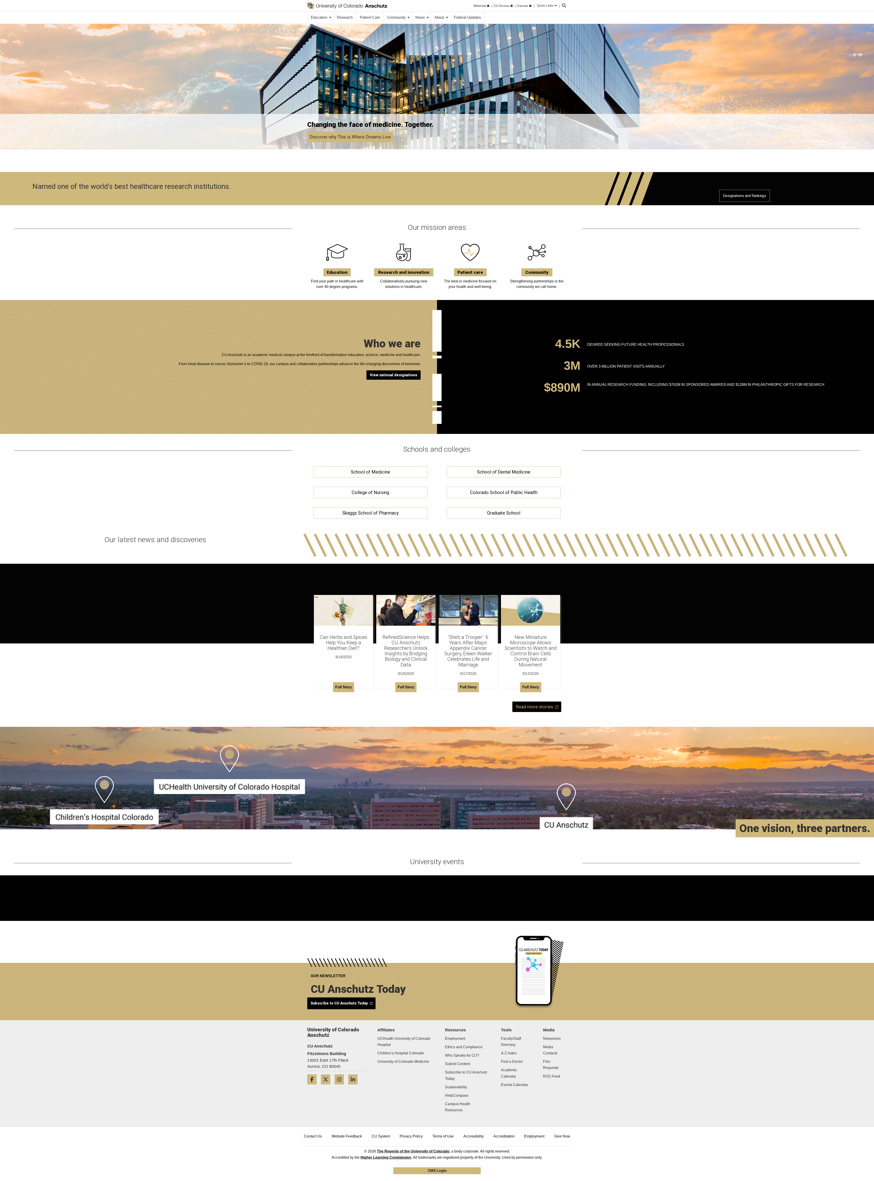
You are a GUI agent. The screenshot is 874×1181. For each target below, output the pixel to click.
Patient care (470, 272)
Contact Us (313, 1136)
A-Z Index (509, 1053)
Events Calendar (514, 1085)
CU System (381, 1136)
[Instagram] (341, 1086)
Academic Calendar (509, 1073)
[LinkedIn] (354, 1086)
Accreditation (504, 1136)
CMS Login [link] (437, 1170)
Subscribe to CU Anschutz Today (466, 1075)
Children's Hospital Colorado (400, 1053)
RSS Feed (551, 1076)
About (439, 17)
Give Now (562, 1136)
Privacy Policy (411, 1136)
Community (397, 17)
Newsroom (552, 1038)
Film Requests (551, 1065)
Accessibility (473, 1136)
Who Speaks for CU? (462, 1055)
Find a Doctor (512, 1061)
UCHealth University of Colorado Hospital (403, 1042)
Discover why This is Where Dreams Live (350, 137)
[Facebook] (313, 1086)
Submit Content (457, 1064)
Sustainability (456, 1087)
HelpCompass (456, 1095)
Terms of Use (443, 1136)
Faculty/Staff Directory (511, 1042)
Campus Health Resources (457, 1107)
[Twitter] (327, 1086)
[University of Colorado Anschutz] (347, 6)
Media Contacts (550, 1050)
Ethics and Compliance (464, 1047)
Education (319, 17)
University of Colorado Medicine (403, 1061)
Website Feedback (347, 1136)
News (420, 17)
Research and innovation (403, 272)
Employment (455, 1038)
